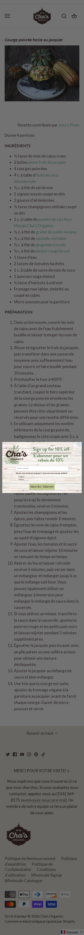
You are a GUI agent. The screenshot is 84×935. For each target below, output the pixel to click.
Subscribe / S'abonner (42, 486)
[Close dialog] (79, 444)
